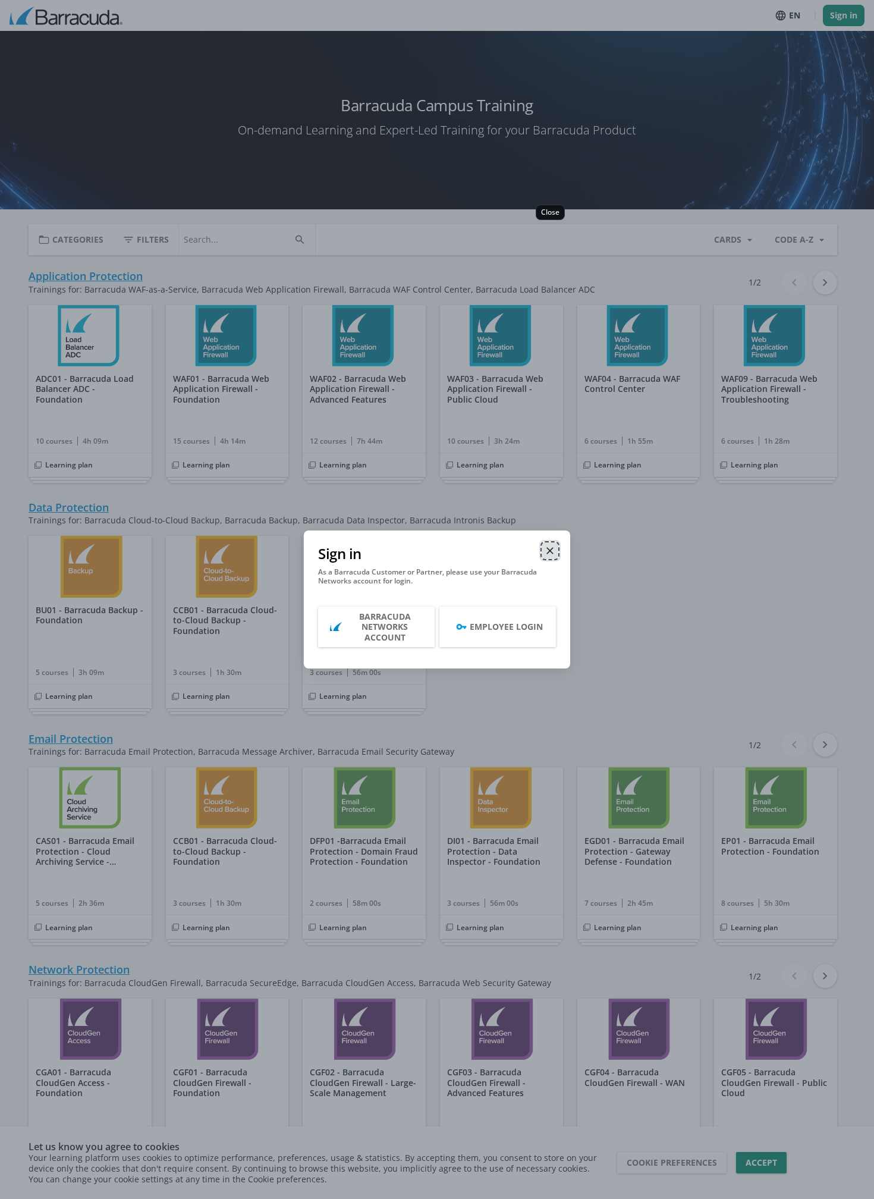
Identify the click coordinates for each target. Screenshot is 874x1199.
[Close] (550, 550)
